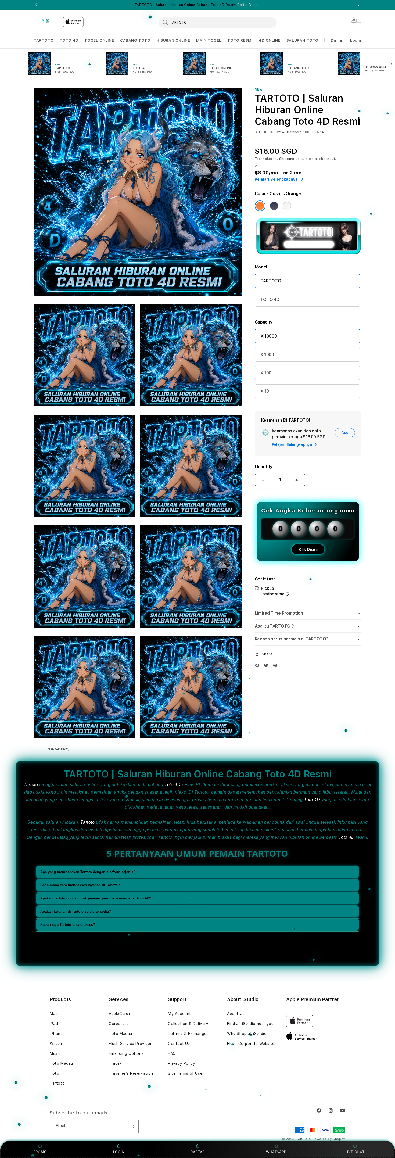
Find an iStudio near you (250, 1023)
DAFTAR (197, 1152)
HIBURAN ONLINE (173, 40)
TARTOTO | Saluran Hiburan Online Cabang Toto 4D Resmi (197, 5)
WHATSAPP (276, 1152)
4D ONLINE (269, 40)
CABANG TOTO (135, 40)
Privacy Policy (181, 1063)
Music (55, 1053)
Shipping (287, 159)
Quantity (263, 466)
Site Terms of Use (185, 1073)
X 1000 (267, 354)
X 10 (264, 391)
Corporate (118, 1023)
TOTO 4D (69, 40)
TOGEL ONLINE (99, 40)
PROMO (40, 1152)
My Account (179, 1014)
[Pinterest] (276, 667)
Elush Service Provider (130, 1043)
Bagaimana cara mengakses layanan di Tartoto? (80, 885)
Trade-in (117, 1063)
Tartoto (31, 784)
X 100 (265, 372)
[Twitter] (267, 667)
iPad (54, 1023)
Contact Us (179, 1043)
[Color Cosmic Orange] (260, 205)
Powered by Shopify (329, 1139)
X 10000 (269, 336)
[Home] (46, 20)
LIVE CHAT (354, 1152)
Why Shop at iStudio (247, 1033)
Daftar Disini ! (248, 5)
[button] (43, 40)
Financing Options (126, 1053)
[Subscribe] (132, 1126)
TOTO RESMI (240, 40)
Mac (54, 1014)
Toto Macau (61, 1063)
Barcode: (294, 132)
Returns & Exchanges (188, 1033)
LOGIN (119, 1152)
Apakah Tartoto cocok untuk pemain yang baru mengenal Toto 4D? (95, 898)
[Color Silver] (287, 206)
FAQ (172, 1053)
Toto (54, 1073)
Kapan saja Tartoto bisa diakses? (67, 925)
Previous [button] (36, 5)
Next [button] (358, 5)
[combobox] (218, 22)
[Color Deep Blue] (274, 206)
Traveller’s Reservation (131, 1073)
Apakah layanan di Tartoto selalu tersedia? (75, 911)
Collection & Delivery (188, 1023)
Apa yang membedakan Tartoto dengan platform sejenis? (87, 872)
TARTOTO (43, 40)
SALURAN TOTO (302, 40)
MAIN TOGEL (208, 40)
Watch (56, 1043)
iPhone (56, 1033)
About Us (236, 1014)
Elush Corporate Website (251, 1043)
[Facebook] (258, 667)
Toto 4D (172, 784)
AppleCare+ (120, 1014)
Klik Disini (308, 549)
